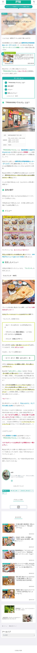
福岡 (13, 490)
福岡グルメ (6, 490)
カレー (18, 490)
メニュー (10, 89)
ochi (12, 472)
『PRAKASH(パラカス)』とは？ (16, 82)
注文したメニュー (12, 93)
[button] (33, 366)
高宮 (24, 490)
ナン (5, 493)
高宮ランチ (30, 490)
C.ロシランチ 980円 (13, 96)
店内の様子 (11, 86)
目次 (18, 78)
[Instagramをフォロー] (12, 481)
